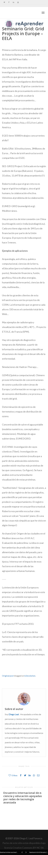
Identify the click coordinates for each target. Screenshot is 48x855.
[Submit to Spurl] (8, 667)
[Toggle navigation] (43, 12)
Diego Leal (14, 714)
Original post (8, 676)
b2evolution (30, 676)
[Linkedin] (13, 2)
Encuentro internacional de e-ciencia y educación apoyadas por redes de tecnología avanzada (22, 797)
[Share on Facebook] (6, 667)
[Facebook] (9, 2)
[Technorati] (13, 667)
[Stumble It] (11, 667)
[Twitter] (4, 2)
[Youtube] (18, 2)
